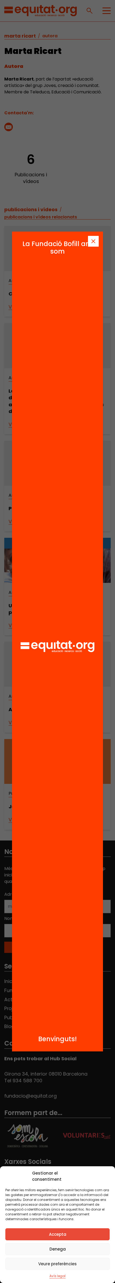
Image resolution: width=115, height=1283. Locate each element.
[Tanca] (93, 241)
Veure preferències (57, 1264)
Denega (57, 1249)
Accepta (57, 1234)
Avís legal (57, 1276)
